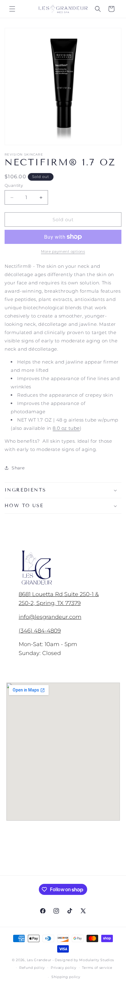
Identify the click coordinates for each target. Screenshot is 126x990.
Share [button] (18, 468)
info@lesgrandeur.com (50, 617)
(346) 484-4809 (40, 630)
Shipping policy (65, 977)
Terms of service (97, 967)
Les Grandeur (39, 960)
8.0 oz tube (66, 428)
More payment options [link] (63, 251)
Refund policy (32, 967)
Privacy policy (63, 967)
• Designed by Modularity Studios (83, 960)
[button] (12, 9)
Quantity (14, 185)
